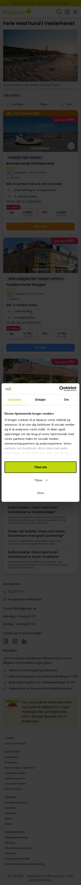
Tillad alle (40, 467)
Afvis (40, 493)
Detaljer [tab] (40, 399)
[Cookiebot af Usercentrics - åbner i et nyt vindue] (59, 388)
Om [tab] (66, 399)
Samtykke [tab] (14, 399)
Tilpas (38, 480)
